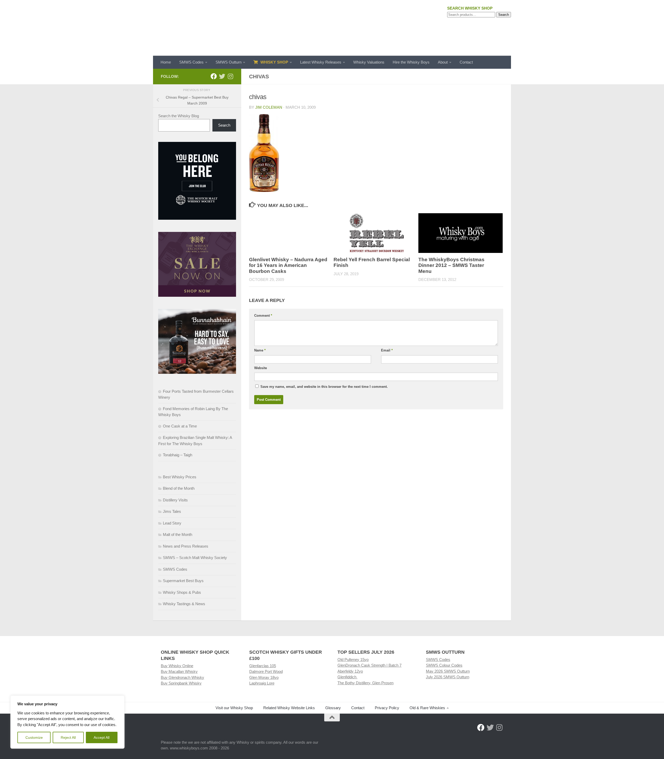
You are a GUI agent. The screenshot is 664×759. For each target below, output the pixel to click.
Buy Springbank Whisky (181, 683)
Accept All (101, 737)
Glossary (333, 708)
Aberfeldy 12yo (350, 671)
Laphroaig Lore (261, 683)
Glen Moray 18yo (264, 677)
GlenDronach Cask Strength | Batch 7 (369, 665)
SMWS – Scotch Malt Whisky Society (195, 557)
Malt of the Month (177, 534)
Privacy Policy (387, 708)
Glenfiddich (347, 677)
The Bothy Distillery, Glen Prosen (365, 683)
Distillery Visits (175, 500)
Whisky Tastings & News (184, 604)
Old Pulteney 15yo (353, 659)
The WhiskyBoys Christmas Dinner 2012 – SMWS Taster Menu (451, 265)
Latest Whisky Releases (320, 62)
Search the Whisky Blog (178, 116)
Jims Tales (172, 511)
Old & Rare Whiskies (427, 708)
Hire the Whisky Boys (411, 62)
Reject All (68, 737)
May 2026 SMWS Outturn (448, 671)
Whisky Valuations (368, 62)
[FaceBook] (214, 76)
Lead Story (172, 523)
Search (503, 15)
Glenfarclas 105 (262, 666)
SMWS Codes (191, 62)
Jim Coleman (268, 107)
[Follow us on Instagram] (230, 76)
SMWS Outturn (228, 62)
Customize (34, 737)
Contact (466, 62)
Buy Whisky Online (177, 666)
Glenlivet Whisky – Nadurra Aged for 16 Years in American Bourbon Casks (288, 265)
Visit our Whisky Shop (234, 708)
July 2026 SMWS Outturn (447, 677)
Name (260, 350)
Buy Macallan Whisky (179, 671)
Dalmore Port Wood (266, 671)
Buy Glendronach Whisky (182, 677)
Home (166, 62)
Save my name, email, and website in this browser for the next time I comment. (324, 387)
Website (260, 368)
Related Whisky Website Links (289, 708)
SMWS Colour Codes (444, 665)
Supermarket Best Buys (183, 580)
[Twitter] (222, 76)
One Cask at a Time (180, 426)
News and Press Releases (185, 546)
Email (387, 350)
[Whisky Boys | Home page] (332, 28)
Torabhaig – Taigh (177, 455)
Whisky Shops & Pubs (182, 592)
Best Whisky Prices (179, 477)
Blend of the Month (179, 488)
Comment (263, 316)
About (443, 62)
